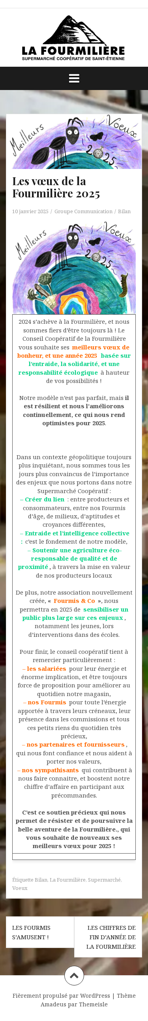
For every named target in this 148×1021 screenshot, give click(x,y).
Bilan (124, 211)
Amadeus (53, 1004)
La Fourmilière (68, 879)
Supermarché (104, 879)
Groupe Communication (83, 211)
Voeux (20, 887)
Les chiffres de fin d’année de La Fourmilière (111, 936)
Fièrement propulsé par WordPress (61, 995)
